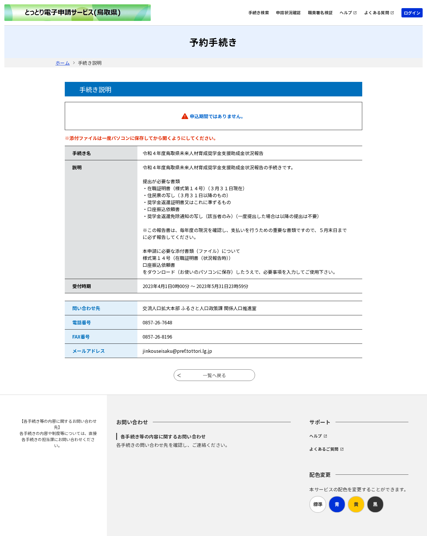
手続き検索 (258, 12)
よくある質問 (376, 12)
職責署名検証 (320, 12)
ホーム (62, 62)
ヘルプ (346, 12)
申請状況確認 (288, 12)
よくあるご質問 (323, 449)
